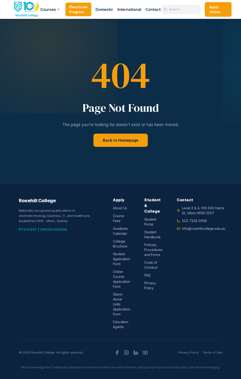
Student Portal (150, 221)
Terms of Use (212, 352)
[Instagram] (126, 352)
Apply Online (214, 9)
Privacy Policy (150, 285)
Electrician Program (78, 9)
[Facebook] (117, 352)
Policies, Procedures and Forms (153, 250)
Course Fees (118, 218)
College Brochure (120, 243)
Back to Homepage (120, 140)
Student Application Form (121, 259)
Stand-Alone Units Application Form (121, 304)
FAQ (147, 275)
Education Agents (120, 324)
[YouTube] (145, 352)
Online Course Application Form (121, 279)
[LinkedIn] (135, 352)
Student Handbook (152, 234)
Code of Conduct (150, 264)
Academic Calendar (120, 231)
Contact (153, 9)
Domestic (104, 9)
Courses (48, 9)
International (129, 9)
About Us (120, 208)
